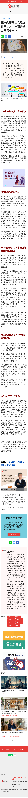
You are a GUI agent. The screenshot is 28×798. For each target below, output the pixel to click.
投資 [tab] (18, 11)
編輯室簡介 (4, 749)
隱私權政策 (19, 749)
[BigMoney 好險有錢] (14, 479)
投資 (9, 18)
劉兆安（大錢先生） (11, 57)
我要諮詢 (14, 749)
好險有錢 (3, 18)
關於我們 (9, 749)
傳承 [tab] (11, 11)
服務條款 (24, 749)
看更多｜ (5, 461)
